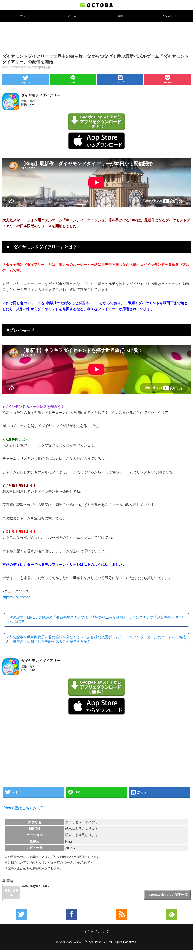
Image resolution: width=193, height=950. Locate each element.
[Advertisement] (96, 37)
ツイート (25, 82)
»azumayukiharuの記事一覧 (167, 894)
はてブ (120, 82)
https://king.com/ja (16, 597)
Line (72, 82)
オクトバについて (96, 931)
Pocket (168, 82)
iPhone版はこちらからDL (24, 808)
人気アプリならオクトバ (90, 942)
